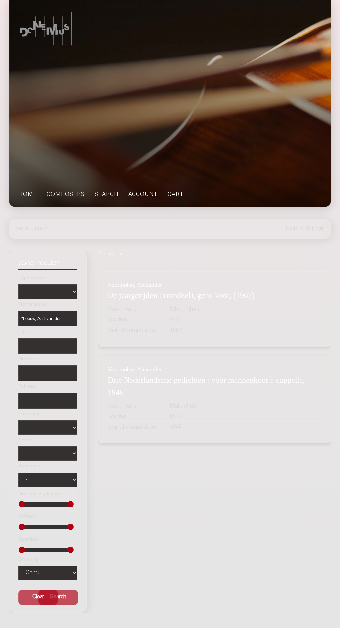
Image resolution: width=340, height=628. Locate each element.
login (319, 228)
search (107, 194)
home (27, 194)
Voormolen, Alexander (135, 284)
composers (66, 194)
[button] (58, 597)
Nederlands (298, 228)
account (143, 194)
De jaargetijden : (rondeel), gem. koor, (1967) (181, 295)
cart (176, 194)
